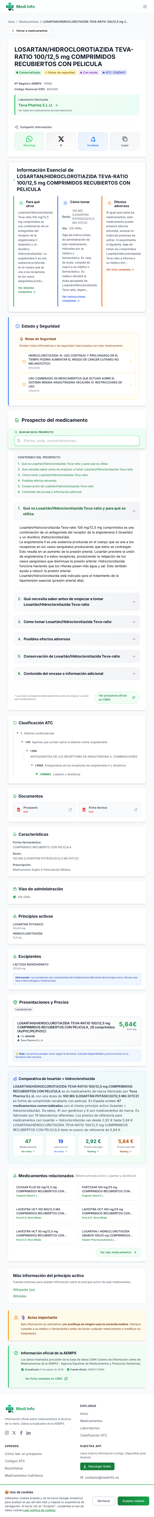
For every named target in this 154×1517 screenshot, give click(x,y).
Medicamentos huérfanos (24, 1475)
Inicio (11, 21)
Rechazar (104, 1501)
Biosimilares (14, 1468)
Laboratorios (89, 1428)
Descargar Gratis (99, 1466)
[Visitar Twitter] (14, 1433)
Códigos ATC (15, 1461)
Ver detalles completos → (26, 289)
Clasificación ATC (93, 1435)
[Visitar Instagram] (7, 1433)
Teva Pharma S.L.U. (35, 105)
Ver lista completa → (120, 269)
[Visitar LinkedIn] (28, 1433)
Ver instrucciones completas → (73, 298)
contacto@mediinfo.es (102, 1477)
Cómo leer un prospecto (23, 1454)
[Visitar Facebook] (21, 1433)
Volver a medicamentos (32, 30)
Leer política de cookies (39, 1510)
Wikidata (19, 1296)
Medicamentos (28, 21)
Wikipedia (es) (24, 1290)
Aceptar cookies (133, 1501)
